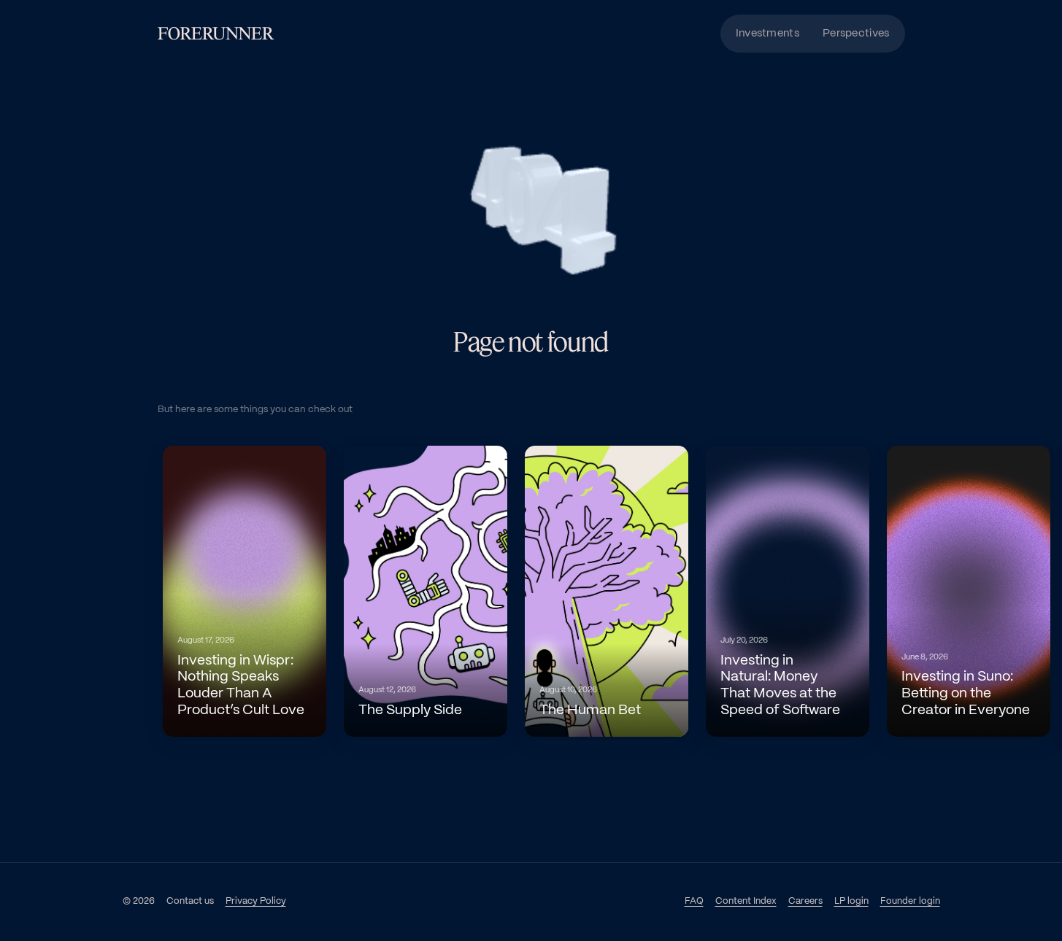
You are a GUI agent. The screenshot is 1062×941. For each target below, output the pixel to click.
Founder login (910, 901)
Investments (767, 33)
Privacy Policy (256, 901)
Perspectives (856, 33)
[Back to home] (216, 33)
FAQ (694, 901)
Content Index (746, 901)
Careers (805, 901)
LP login (851, 901)
